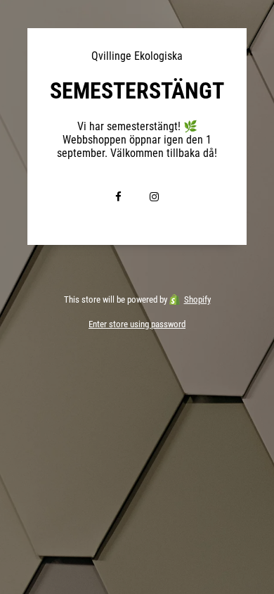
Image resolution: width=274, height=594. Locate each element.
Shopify (197, 299)
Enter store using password (137, 324)
